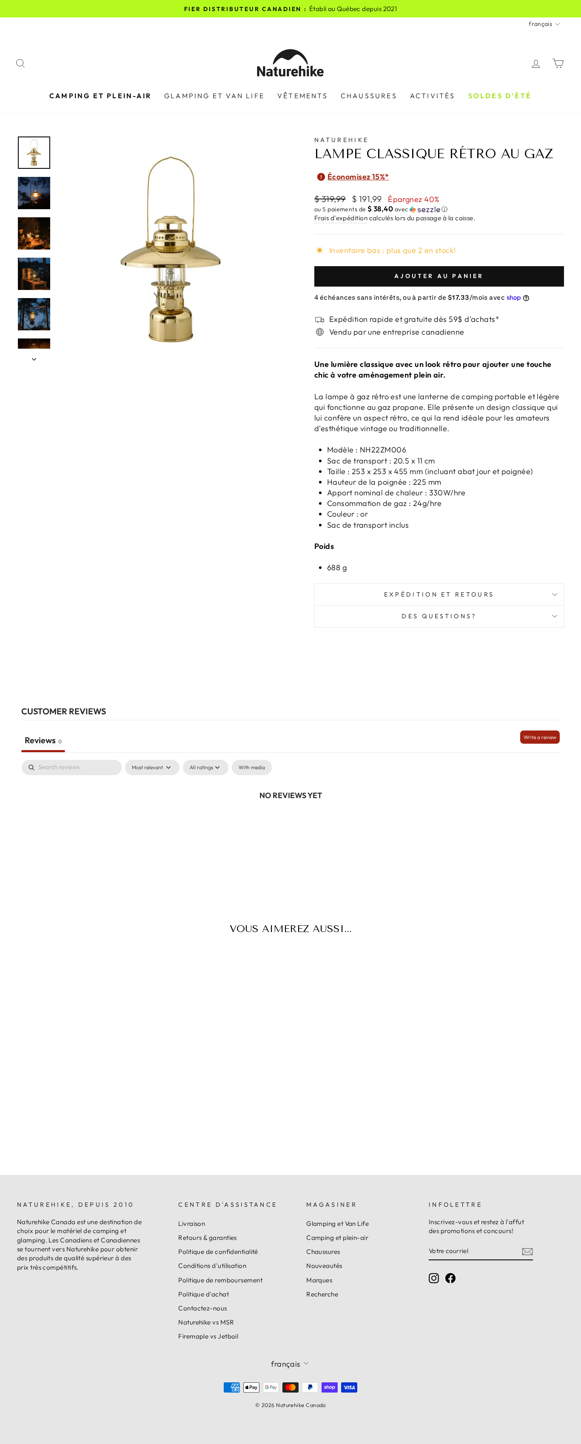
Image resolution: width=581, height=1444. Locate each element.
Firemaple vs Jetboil (208, 1336)
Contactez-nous (202, 1308)
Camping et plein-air (100, 95)
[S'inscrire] (527, 1251)
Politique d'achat (203, 1294)
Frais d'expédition (340, 218)
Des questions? (439, 616)
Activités (433, 95)
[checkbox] (252, 767)
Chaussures (369, 95)
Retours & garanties (207, 1238)
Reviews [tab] (43, 740)
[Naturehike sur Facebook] (450, 1278)
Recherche (322, 1294)
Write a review (540, 737)
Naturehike (341, 140)
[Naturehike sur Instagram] (434, 1278)
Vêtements (302, 95)
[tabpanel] (290, 823)
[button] (439, 209)
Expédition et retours (439, 594)
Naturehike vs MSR (206, 1322)
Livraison (191, 1223)
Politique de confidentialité (218, 1252)
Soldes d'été (500, 95)
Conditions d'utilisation (212, 1266)
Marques (319, 1280)
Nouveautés (324, 1266)
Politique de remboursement (220, 1280)
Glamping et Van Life (214, 95)
